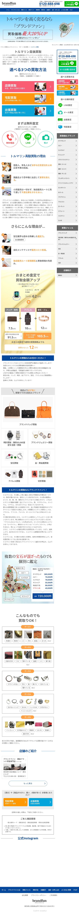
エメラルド (61, 150)
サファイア (61, 155)
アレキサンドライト (63, 178)
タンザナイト (62, 188)
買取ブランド (31, 10)
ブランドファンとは (15, 10)
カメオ (60, 220)
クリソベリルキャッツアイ (65, 183)
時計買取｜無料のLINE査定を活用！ (67, 238)
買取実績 (38, 10)
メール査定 (68, 112)
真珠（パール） (62, 164)
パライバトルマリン (63, 160)
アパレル (60, 258)
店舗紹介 (48, 10)
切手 (59, 263)
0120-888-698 (67, 56)
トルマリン (61, 216)
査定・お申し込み (56, 10)
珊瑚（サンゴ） (62, 174)
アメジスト (61, 202)
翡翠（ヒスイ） (62, 169)
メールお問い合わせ (67, 69)
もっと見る (28, 783)
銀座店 (60, 275)
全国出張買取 (35, 802)
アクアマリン (62, 197)
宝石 (59, 249)
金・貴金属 (61, 253)
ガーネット (61, 206)
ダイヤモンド (62, 141)
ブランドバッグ (62, 233)
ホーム (7, 10)
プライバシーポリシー (38, 895)
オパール (60, 192)
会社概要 (25, 895)
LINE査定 (68, 105)
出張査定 (67, 119)
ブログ (71, 10)
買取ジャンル (24, 10)
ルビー (60, 145)
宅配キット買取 (10, 802)
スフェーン (61, 211)
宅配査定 (67, 127)
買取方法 (43, 10)
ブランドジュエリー (63, 244)
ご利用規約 (53, 895)
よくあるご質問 (64, 10)
